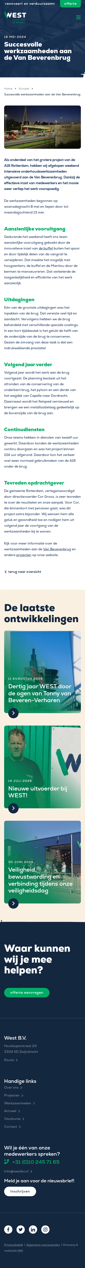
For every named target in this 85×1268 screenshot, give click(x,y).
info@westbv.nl (16, 1171)
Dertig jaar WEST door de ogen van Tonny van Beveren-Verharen (39, 693)
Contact (10, 1126)
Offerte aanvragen (26, 992)
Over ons (11, 1087)
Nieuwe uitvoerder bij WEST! (37, 792)
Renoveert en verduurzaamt (30, 3)
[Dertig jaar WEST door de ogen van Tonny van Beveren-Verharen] (42, 671)
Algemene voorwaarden (43, 1245)
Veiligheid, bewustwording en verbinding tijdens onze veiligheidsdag (40, 880)
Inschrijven (20, 1191)
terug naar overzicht (24, 571)
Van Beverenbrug (57, 549)
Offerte (70, 3)
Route (9, 1060)
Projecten (12, 1095)
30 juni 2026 (21, 862)
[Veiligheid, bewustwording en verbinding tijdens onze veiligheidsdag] (42, 862)
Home (8, 88)
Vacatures (12, 1119)
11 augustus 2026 (25, 678)
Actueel (24, 88)
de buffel (46, 248)
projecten (23, 555)
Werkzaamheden (17, 1103)
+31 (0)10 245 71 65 (36, 1161)
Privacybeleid (13, 1245)
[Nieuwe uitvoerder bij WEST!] (42, 767)
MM (20, 1250)
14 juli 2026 (20, 781)
